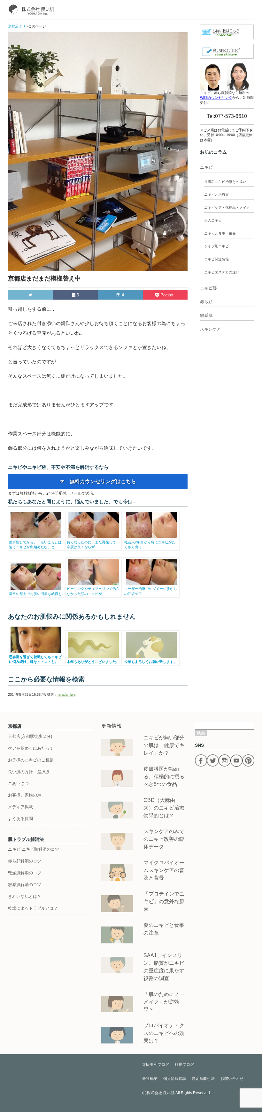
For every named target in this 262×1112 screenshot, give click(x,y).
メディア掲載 (20, 806)
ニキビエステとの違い (221, 272)
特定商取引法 (203, 1078)
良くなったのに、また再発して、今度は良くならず (93, 544)
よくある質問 (20, 818)
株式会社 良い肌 (160, 1093)
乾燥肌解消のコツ (24, 872)
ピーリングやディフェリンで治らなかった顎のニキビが (93, 591)
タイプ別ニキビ (216, 246)
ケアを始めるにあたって (31, 748)
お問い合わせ (231, 1078)
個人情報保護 (174, 1078)
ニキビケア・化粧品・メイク (227, 207)
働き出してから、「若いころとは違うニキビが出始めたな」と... (35, 544)
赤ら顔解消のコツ (24, 861)
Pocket (167, 295)
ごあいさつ (18, 783)
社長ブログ (184, 1064)
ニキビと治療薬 (216, 194)
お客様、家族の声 (24, 795)
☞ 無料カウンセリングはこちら (97, 481)
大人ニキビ (213, 220)
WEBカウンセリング (216, 97)
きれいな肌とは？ (24, 896)
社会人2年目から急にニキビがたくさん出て (149, 544)
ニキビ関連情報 (216, 259)
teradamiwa (66, 694)
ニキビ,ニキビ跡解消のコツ (33, 849)
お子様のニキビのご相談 (31, 760)
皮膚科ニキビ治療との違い (225, 182)
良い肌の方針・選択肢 (29, 771)
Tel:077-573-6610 (227, 116)
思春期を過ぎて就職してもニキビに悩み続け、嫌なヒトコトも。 (35, 659)
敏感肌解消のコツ (24, 884)
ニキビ (206, 167)
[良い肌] (33, 9)
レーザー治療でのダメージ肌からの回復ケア (150, 591)
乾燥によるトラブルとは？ (33, 908)
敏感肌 (206, 315)
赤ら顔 (206, 301)
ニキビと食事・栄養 (220, 233)
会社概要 (150, 1078)
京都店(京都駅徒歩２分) (30, 736)
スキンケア (210, 329)
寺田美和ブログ (155, 1064)
